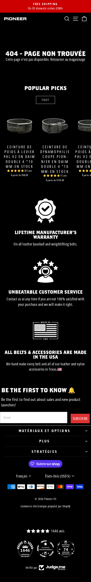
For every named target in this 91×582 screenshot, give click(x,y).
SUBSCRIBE (80, 418)
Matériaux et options (44, 431)
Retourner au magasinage (67, 59)
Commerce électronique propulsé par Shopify (45, 506)
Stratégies (44, 451)
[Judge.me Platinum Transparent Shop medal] (45, 548)
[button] (15, 170)
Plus (44, 441)
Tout (45, 100)
